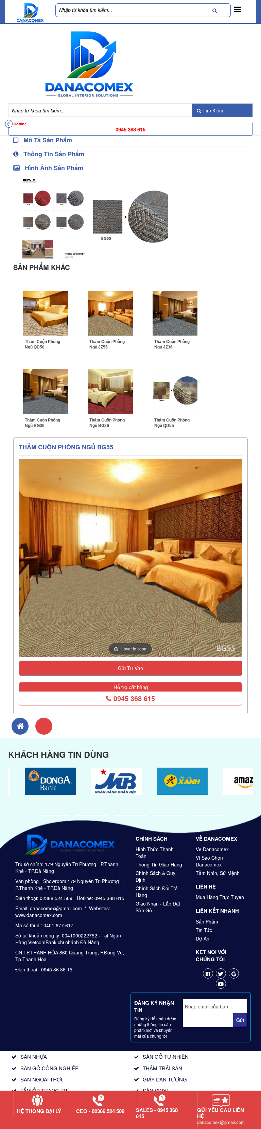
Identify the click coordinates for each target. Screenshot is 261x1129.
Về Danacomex (212, 849)
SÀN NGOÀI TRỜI (41, 1079)
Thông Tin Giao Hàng (159, 864)
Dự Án (202, 938)
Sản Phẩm (207, 921)
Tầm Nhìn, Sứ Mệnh (218, 873)
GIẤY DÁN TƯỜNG (165, 1079)
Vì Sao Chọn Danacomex (209, 861)
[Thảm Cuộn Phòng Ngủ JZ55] (110, 312)
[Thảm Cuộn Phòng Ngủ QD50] (45, 312)
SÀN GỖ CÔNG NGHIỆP (49, 1068)
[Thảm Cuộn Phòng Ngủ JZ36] (175, 312)
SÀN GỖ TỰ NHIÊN (166, 1056)
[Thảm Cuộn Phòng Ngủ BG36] (45, 390)
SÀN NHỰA (33, 1056)
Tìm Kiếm (212, 110)
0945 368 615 (133, 698)
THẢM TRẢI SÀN (162, 1068)
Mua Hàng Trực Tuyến (220, 897)
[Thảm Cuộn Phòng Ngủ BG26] (110, 390)
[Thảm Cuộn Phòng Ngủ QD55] (175, 390)
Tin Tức (204, 930)
